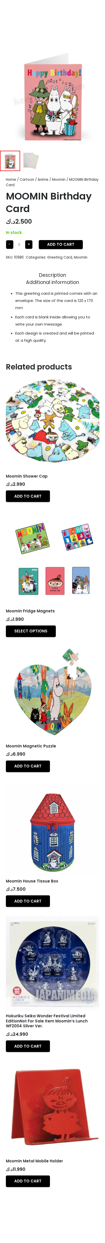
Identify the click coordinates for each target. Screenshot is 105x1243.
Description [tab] (52, 275)
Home (11, 179)
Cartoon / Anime (34, 179)
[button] (28, 496)
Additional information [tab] (52, 282)
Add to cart (60, 244)
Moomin (58, 179)
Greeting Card (59, 257)
